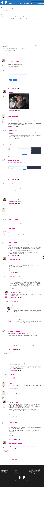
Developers (5, 12)
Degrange (7, 10)
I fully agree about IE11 (13, 402)
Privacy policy (19, 481)
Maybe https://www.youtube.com (15, 443)
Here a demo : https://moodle (14, 331)
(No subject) (11, 92)
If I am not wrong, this (16, 301)
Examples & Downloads (4, 470)
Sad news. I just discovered (14, 219)
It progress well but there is (13, 144)
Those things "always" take (14, 199)
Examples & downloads (12, 3)
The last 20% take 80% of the (13, 209)
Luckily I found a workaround (14, 232)
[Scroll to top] (22, 485)
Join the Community (37, 470)
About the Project (31, 474)
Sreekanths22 (4, 421)
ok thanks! (13, 374)
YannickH (4, 339)
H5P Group (27, 480)
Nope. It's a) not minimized (18, 308)
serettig (3, 119)
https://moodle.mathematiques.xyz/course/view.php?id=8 (22, 333)
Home (2, 469)
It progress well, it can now (13, 160)
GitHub (16, 471)
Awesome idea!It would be (13, 116)
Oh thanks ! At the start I (19, 319)
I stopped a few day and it (13, 242)
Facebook (16, 469)
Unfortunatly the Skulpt (15, 276)
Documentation (19, 3)
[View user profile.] (3, 62)
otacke (3, 63)
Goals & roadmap (26, 3)
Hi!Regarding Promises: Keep (14, 259)
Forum (31, 3)
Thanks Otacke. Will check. (17, 451)
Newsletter (16, 473)
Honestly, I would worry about (13, 393)
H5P (22, 477)
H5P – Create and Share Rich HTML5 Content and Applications (3, 2)
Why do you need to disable (16, 292)
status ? (10, 341)
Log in (34, 3)
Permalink (3, 66)
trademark (23, 480)
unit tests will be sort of (14, 130)
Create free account (39, 3)
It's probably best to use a (13, 383)
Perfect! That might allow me (13, 61)
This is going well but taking (13, 183)
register (5, 56)
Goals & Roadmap (4, 472)
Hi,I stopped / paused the (15, 353)
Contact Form (17, 472)
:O (8, 70)
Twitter (16, 470)
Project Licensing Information (33, 473)
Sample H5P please (13, 422)
